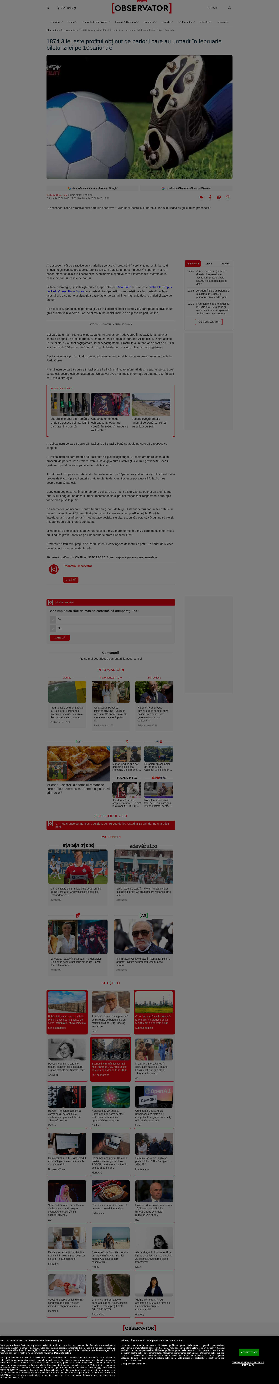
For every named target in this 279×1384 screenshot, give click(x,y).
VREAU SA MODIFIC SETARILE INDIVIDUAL (248, 1363)
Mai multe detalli (62, 1353)
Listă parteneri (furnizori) (133, 1364)
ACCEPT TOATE (249, 1352)
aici (99, 1367)
